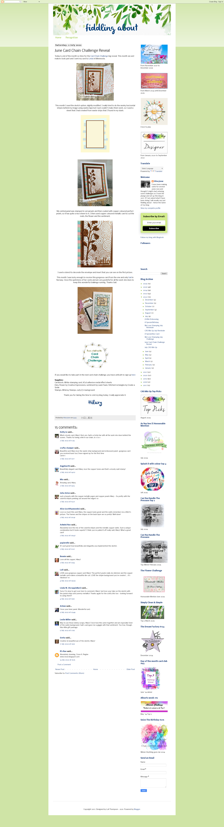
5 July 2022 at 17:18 (67, 630)
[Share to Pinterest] (91, 418)
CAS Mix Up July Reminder (155, 331)
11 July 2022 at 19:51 (67, 644)
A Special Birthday (152, 322)
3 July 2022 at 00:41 (67, 517)
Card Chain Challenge (99, 56)
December (149, 300)
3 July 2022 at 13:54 (67, 563)
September (149, 310)
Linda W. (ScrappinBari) (70, 588)
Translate (158, 171)
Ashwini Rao (65, 525)
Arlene (63, 606)
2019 (145, 379)
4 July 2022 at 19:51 (67, 599)
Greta (62, 638)
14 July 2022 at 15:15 (67, 660)
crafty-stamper (67, 448)
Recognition (72, 38)
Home (58, 38)
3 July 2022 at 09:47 (67, 536)
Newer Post (59, 669)
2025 (145, 287)
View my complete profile (150, 208)
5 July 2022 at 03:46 (67, 612)
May (147, 355)
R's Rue (63, 651)
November (149, 303)
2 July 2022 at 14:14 (67, 486)
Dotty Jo (63, 432)
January (148, 368)
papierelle (64, 543)
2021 (145, 372)
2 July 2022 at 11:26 (67, 441)
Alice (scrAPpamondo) (70, 509)
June (147, 351)
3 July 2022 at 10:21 (67, 549)
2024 (145, 290)
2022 (145, 297)
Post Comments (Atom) (74, 673)
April (147, 358)
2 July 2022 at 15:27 (67, 502)
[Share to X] (87, 418)
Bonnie (63, 556)
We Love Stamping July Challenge (154, 338)
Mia (61, 480)
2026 (145, 284)
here (133, 375)
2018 (145, 382)
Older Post (131, 669)
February (148, 365)
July (146, 316)
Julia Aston (65, 493)
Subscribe (154, 228)
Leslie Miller (65, 620)
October (148, 306)
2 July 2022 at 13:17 (67, 459)
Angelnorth (65, 466)
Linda (91, 59)
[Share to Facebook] (89, 418)
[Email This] (82, 418)
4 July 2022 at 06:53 (67, 581)
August (148, 313)
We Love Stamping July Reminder (154, 327)
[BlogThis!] (84, 418)
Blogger (137, 809)
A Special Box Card (152, 334)
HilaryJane (158, 181)
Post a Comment (64, 665)
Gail (129, 278)
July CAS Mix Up (151, 347)
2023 (145, 294)
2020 (145, 375)
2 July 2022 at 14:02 (67, 472)
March (147, 361)
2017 (145, 385)
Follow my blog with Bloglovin (152, 237)
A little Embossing (152, 319)
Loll (61, 570)
